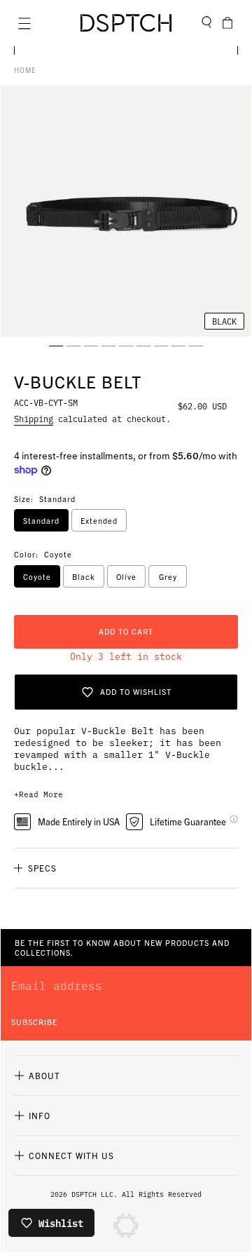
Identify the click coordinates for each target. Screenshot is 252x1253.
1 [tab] (56, 346)
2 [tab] (73, 346)
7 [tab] (161, 346)
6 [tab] (143, 346)
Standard (41, 520)
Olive (126, 576)
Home (25, 69)
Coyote (37, 576)
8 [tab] (179, 346)
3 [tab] (91, 346)
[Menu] (24, 23)
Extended (99, 520)
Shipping (33, 418)
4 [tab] (108, 346)
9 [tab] (196, 346)
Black (83, 576)
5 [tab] (126, 346)
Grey (168, 576)
